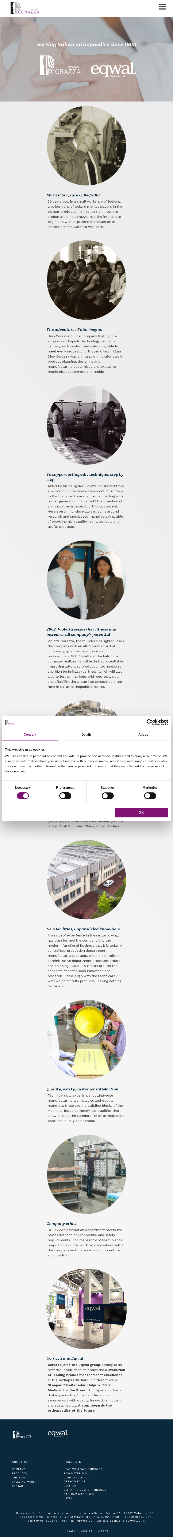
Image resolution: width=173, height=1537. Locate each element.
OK (141, 812)
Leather (70, 1485)
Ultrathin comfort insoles (85, 1489)
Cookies (86, 1530)
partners (19, 1477)
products (19, 1473)
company (18, 1469)
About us (20, 1461)
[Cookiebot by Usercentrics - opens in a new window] (149, 722)
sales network (24, 1481)
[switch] (65, 795)
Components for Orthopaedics (77, 1479)
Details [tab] (86, 734)
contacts (19, 1486)
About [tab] (143, 734)
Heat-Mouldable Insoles (83, 1469)
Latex (68, 1498)
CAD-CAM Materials (79, 1494)
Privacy (70, 1530)
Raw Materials (75, 1473)
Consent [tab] (30, 734)
